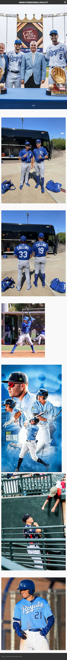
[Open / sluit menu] (65, 2)
